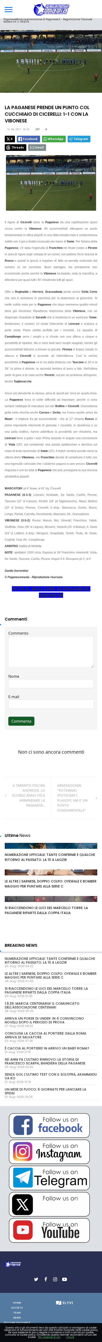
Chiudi (70, 1337)
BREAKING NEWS (21, 945)
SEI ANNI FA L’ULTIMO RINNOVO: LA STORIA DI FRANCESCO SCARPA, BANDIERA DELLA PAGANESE (45, 1061)
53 (12, 877)
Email (39, 147)
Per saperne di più (49, 1337)
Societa (17, 1307)
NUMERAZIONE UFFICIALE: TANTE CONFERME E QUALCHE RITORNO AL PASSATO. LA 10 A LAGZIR (50, 857)
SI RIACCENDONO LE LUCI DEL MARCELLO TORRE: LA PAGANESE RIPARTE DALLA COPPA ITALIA (46, 910)
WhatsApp (55, 139)
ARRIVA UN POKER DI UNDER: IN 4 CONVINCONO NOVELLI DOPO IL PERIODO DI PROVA (44, 1020)
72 (12, 903)
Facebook (30, 139)
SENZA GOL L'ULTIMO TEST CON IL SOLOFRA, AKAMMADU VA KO (51, 1076)
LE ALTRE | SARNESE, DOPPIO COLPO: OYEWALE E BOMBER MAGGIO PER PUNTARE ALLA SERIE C (51, 884)
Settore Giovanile (17, 1322)
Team (17, 1312)
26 (12, 850)
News (17, 1317)
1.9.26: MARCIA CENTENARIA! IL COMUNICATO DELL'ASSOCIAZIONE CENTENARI (42, 1005)
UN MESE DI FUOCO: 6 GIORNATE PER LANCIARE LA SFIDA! (45, 1091)
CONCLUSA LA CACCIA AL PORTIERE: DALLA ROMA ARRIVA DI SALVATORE (45, 1035)
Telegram (81, 139)
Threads (17, 147)
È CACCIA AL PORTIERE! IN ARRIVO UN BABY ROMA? (47, 1048)
